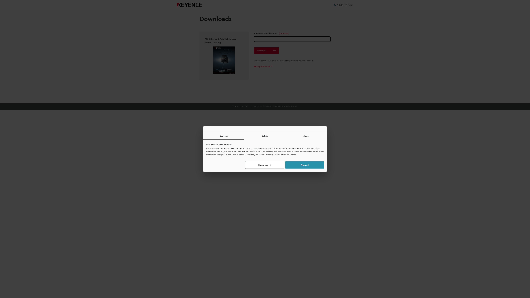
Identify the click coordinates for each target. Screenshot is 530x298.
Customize (263, 165)
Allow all (305, 165)
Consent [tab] (224, 136)
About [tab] (306, 136)
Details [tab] (265, 136)
